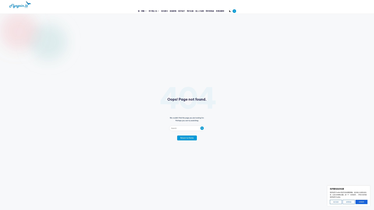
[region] (348, 196)
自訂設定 (336, 202)
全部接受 (361, 202)
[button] (202, 128)
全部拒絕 (348, 202)
